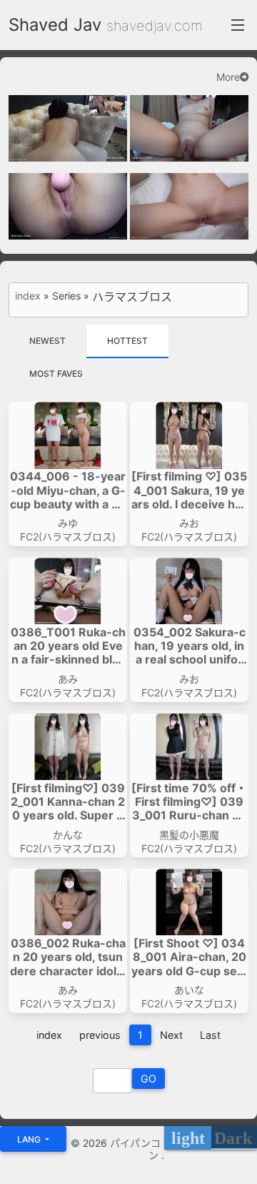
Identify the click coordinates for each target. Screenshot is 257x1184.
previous (100, 1035)
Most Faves (56, 373)
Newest (47, 340)
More (228, 77)
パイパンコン (135, 1149)
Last (210, 1035)
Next (171, 1035)
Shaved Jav (55, 24)
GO (148, 1078)
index (28, 296)
